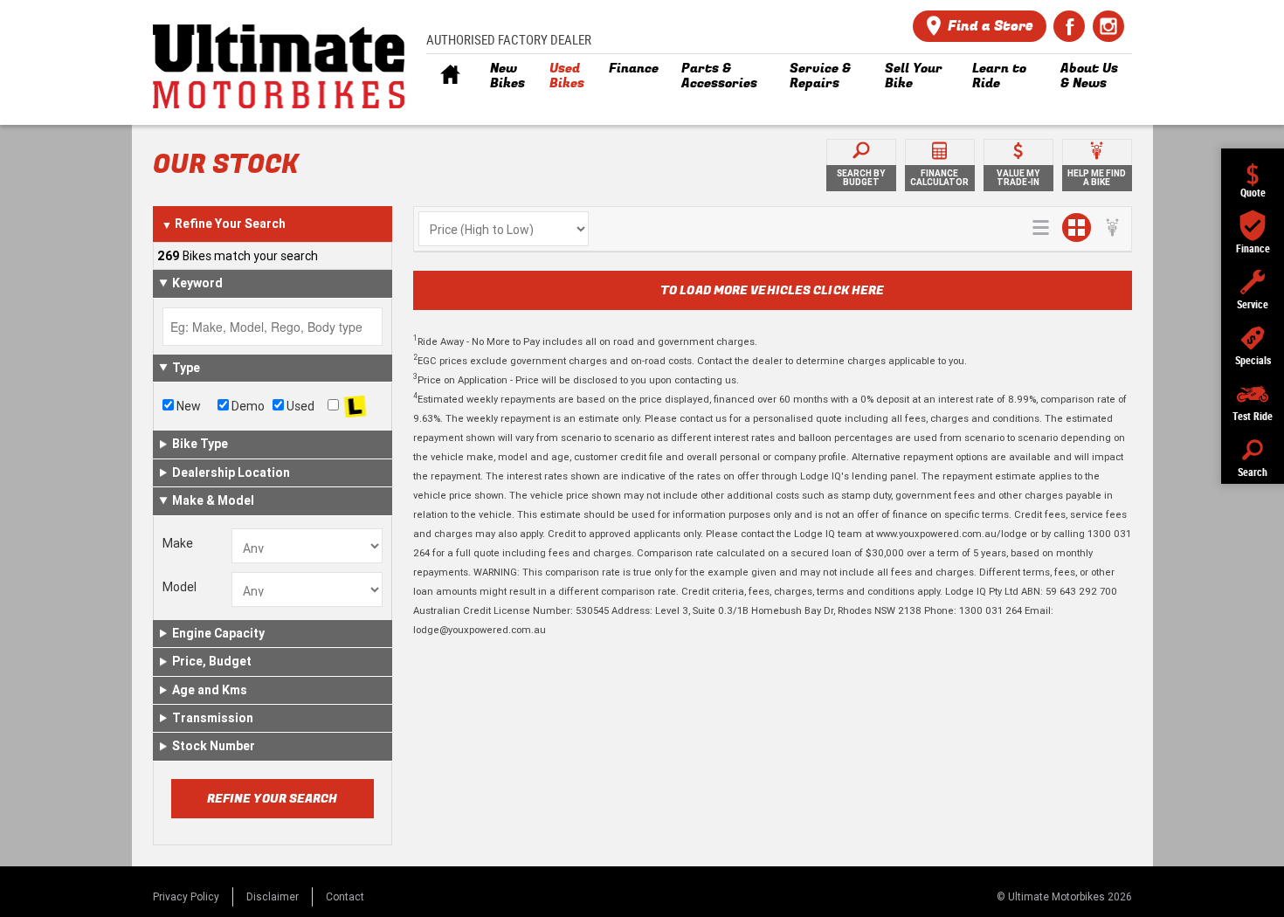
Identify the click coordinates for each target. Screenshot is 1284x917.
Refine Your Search (224, 223)
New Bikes (507, 76)
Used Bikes (566, 76)
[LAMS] (355, 406)
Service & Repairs (820, 76)
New (187, 406)
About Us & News (1089, 76)
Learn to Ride (999, 76)
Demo (247, 406)
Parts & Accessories (719, 76)
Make (177, 543)
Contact (345, 896)
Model (179, 587)
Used (299, 406)
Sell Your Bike (913, 76)
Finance (634, 68)
